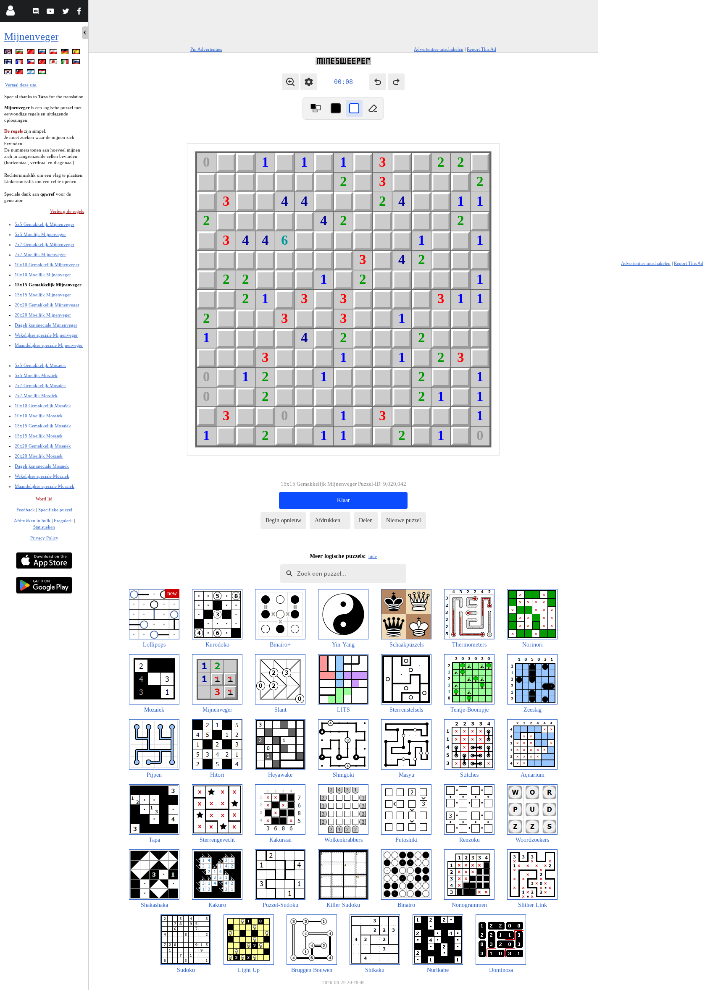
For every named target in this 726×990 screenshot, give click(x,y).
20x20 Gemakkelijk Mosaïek (43, 445)
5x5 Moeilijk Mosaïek (36, 375)
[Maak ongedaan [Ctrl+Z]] (377, 81)
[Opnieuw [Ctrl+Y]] (396, 81)
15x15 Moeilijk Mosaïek (39, 435)
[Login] (10, 12)
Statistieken (44, 526)
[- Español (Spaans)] (77, 53)
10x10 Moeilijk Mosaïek (39, 415)
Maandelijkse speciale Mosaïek (44, 486)
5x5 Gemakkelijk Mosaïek (40, 365)
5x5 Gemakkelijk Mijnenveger (44, 224)
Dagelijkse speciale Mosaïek (42, 466)
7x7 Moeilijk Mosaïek (36, 395)
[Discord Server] (36, 12)
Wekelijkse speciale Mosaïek (42, 476)
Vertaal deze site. (21, 84)
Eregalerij (63, 520)
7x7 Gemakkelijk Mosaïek (40, 385)
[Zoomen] (290, 81)
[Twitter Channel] (66, 12)
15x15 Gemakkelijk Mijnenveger (48, 284)
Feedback (25, 509)
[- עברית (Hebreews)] (31, 73)
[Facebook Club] (81, 12)
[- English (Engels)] (8, 53)
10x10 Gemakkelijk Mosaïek (43, 405)
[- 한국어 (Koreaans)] (8, 73)
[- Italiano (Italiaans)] (65, 63)
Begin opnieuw (283, 520)
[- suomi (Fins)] (8, 63)
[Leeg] (372, 108)
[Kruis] (354, 108)
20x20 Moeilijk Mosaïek (39, 455)
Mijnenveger (31, 36)
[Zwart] (335, 108)
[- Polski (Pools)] (54, 53)
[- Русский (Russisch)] (42, 53)
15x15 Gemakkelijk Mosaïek (43, 425)
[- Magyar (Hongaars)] (42, 73)
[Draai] (315, 108)
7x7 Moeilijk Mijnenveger (40, 254)
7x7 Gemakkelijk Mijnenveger (44, 244)
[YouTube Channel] (51, 12)
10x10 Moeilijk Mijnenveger (43, 274)
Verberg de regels (67, 211)
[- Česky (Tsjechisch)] (31, 63)
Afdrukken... (330, 520)
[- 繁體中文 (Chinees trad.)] (20, 73)
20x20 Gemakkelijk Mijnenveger (47, 304)
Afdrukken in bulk (32, 520)
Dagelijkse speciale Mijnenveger (46, 324)
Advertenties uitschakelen (438, 49)
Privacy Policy (44, 537)
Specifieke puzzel (55, 509)
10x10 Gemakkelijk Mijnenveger (47, 264)
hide (372, 556)
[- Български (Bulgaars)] (20, 53)
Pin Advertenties (206, 49)
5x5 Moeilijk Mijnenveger (40, 234)
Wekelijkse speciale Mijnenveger (46, 335)
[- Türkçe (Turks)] (42, 63)
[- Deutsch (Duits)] (65, 53)
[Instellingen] (308, 81)
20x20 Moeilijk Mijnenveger (43, 314)
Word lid (44, 498)
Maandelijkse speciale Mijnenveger (49, 345)
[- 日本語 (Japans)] (54, 63)
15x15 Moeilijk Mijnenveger (43, 294)
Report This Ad (481, 49)
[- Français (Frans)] (20, 63)
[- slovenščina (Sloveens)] (77, 63)
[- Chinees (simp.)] (31, 53)
